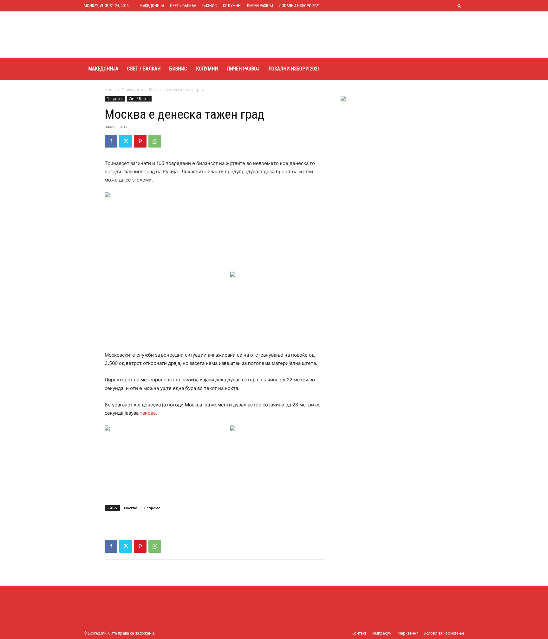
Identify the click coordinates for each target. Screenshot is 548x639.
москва (130, 507)
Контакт (359, 633)
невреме (152, 507)
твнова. (148, 413)
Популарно (132, 89)
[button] (459, 5)
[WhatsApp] (154, 141)
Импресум (382, 633)
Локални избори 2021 (299, 5)
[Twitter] (125, 141)
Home (110, 89)
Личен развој (260, 5)
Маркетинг (408, 633)
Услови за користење (444, 633)
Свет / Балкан (183, 5)
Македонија (152, 5)
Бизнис (209, 5)
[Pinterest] (140, 141)
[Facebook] (111, 141)
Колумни (232, 5)
